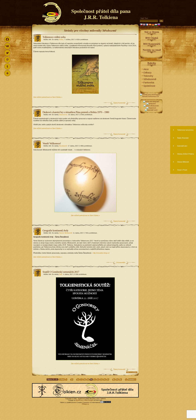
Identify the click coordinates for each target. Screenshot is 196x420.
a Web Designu (88, 400)
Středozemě (149, 79)
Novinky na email (152, 50)
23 (101, 379)
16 (78, 379)
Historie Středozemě (65, 233)
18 (84, 379)
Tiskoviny (148, 76)
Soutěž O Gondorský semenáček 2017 (61, 271)
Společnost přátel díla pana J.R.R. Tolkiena (101, 14)
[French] (147, 25)
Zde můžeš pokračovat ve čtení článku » (47, 97)
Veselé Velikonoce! (52, 143)
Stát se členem (151, 32)
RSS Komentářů (151, 44)
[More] (7, 73)
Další (60, 274)
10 (72, 379)
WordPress (79, 400)
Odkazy (147, 72)
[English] (144, 25)
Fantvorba (148, 82)
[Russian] (158, 25)
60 (120, 379)
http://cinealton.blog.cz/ (101, 253)
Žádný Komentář (119, 103)
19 (88, 379)
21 (94, 379)
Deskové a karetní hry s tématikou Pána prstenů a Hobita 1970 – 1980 (76, 112)
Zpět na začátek (132, 372)
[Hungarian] (156, 25)
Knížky (61, 39)
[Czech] (141, 25)
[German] (153, 25)
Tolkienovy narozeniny (185, 130)
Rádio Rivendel (183, 138)
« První (61, 379)
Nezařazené (63, 146)
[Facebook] (7, 39)
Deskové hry (63, 114)
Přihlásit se (85, 404)
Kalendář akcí (182, 146)
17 (81, 379)
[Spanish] (150, 25)
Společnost (149, 86)
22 (98, 379)
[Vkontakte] (7, 46)
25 (108, 379)
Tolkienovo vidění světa (54, 36)
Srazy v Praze (182, 170)
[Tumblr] (7, 66)
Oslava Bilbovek (183, 162)
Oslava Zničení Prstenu (185, 154)
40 (114, 379)
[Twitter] (7, 53)
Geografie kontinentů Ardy (55, 230)
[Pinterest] (7, 60)
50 (117, 379)
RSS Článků (151, 38)
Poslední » (132, 379)
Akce (146, 69)
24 (104, 379)
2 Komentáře (120, 263)
